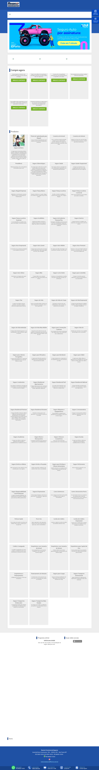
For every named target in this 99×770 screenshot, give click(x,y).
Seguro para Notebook (58, 355)
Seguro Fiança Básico (39, 191)
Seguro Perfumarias (79, 464)
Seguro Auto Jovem (38, 245)
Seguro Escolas (79, 437)
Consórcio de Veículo (79, 136)
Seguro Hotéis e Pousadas (38, 464)
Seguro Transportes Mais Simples (39, 602)
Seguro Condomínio (19, 382)
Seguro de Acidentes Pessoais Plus (59, 219)
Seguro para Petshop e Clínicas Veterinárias (58, 465)
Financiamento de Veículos (38, 573)
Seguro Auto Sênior (18, 273)
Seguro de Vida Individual (19, 327)
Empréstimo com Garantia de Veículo (59, 547)
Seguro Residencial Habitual (79, 382)
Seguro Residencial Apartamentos (38, 383)
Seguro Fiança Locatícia (59, 191)
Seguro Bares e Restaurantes (39, 438)
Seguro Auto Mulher (59, 245)
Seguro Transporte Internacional (79, 574)
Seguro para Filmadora (38, 355)
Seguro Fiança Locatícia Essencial (19, 219)
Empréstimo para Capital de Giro (79, 547)
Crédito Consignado (19, 546)
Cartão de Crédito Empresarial (79, 520)
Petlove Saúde (19, 519)
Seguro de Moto (19, 148)
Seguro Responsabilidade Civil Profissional (19, 492)
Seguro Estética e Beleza (19, 464)
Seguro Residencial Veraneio (39, 409)
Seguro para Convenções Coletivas (59, 328)
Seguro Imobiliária (39, 218)
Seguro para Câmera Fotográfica (19, 356)
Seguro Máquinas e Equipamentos (58, 410)
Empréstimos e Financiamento (18, 574)
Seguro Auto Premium (79, 245)
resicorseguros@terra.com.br (49, 761)
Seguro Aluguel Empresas (19, 191)
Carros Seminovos (59, 491)
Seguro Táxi (18, 300)
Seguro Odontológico (39, 163)
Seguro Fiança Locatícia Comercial (79, 192)
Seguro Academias (18, 437)
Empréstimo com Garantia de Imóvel (39, 547)
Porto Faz (39, 519)
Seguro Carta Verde (59, 273)
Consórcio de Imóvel (59, 136)
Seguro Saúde (59, 163)
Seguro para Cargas (59, 573)
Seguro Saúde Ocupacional (79, 163)
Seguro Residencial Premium (19, 409)
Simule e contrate (95, 14)
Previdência (18, 163)
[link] (77, 641)
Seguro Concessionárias (79, 409)
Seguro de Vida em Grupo (59, 300)
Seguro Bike (38, 273)
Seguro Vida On (79, 327)
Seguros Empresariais (39, 491)
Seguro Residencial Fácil (59, 382)
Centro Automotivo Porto (79, 491)
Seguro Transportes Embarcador (18, 602)
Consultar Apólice (95, 21)
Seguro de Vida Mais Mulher (39, 327)
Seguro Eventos (79, 218)
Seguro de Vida (38, 300)
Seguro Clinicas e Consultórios (59, 438)
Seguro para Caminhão (79, 273)
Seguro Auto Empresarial (19, 245)
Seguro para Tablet (79, 355)
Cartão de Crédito (59, 519)
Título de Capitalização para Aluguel (39, 137)
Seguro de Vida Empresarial (79, 300)
